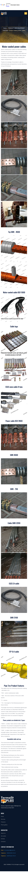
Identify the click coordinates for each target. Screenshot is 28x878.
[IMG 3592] (14, 188)
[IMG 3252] (14, 161)
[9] (14, 505)
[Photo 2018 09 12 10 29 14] (14, 214)
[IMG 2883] (14, 135)
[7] (14, 437)
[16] (14, 668)
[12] (14, 109)
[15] (14, 275)
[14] (14, 566)
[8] (14, 471)
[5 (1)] (14, 369)
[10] (14, 82)
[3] (14, 309)
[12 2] (14, 600)
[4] (14, 343)
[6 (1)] (14, 403)
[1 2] (14, 248)
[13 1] (14, 634)
